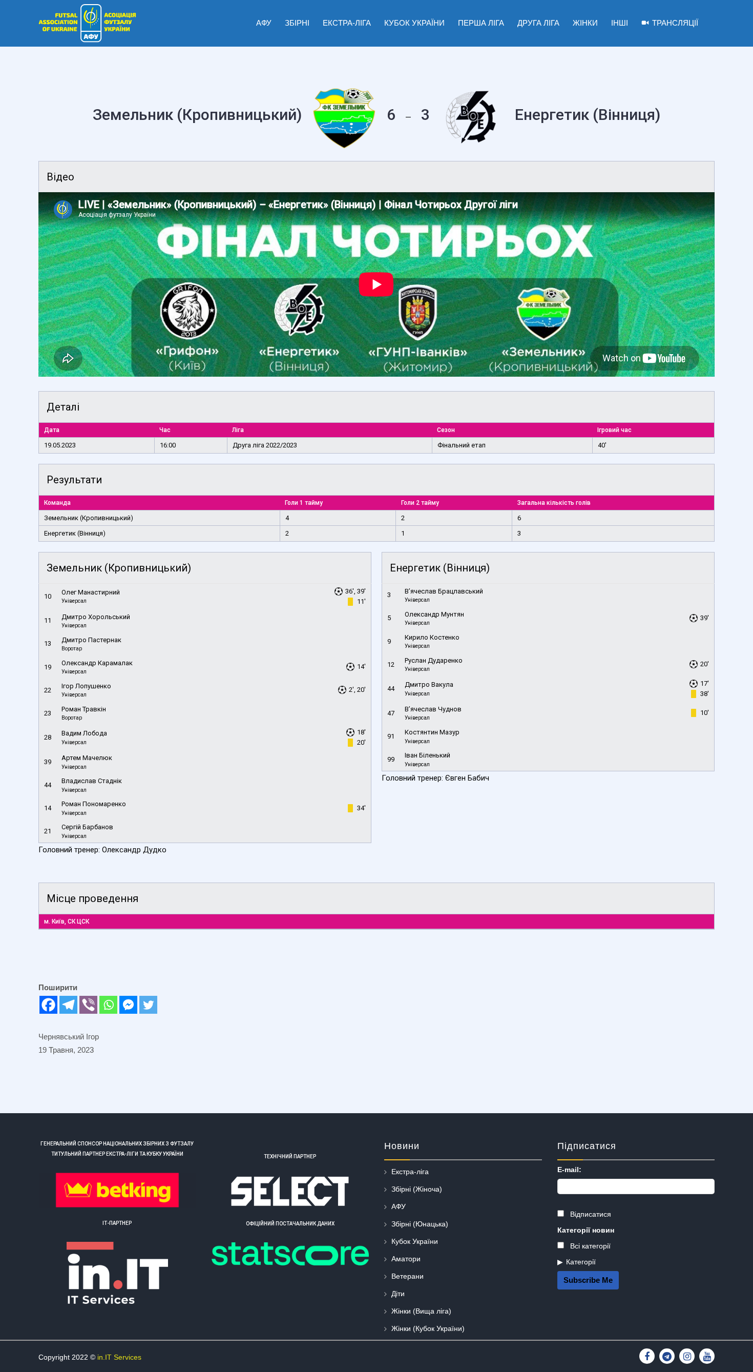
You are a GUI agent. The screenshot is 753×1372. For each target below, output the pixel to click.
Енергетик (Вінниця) (75, 533)
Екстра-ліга (410, 1172)
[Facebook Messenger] (128, 1005)
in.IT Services (119, 1357)
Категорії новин (585, 1230)
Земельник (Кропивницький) (88, 518)
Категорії (581, 1262)
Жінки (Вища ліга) (421, 1311)
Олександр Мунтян (434, 614)
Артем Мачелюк (86, 758)
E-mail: (569, 1169)
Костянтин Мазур (432, 732)
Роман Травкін (83, 709)
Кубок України (414, 1241)
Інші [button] (619, 22)
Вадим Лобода (84, 733)
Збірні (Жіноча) (416, 1189)
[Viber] (88, 1005)
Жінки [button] (585, 22)
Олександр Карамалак (97, 663)
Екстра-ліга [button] (347, 22)
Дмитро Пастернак (91, 640)
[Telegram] (68, 1005)
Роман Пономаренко (93, 804)
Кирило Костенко (432, 637)
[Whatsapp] (108, 1005)
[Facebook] (48, 1005)
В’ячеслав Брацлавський (444, 591)
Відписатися (589, 1214)
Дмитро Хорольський (95, 617)
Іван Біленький (427, 755)
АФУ (398, 1206)
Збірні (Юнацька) (419, 1224)
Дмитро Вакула (429, 684)
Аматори (406, 1259)
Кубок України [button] (414, 22)
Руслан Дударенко (434, 660)
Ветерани (407, 1276)
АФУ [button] (263, 22)
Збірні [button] (297, 22)
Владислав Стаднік (91, 781)
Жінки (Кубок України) (428, 1328)
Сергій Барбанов (87, 827)
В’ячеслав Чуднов (433, 709)
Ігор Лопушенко (86, 686)
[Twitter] (148, 1005)
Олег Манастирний (90, 592)
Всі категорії (589, 1246)
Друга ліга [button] (538, 22)
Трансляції (675, 22)
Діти (398, 1293)
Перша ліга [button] (481, 22)
